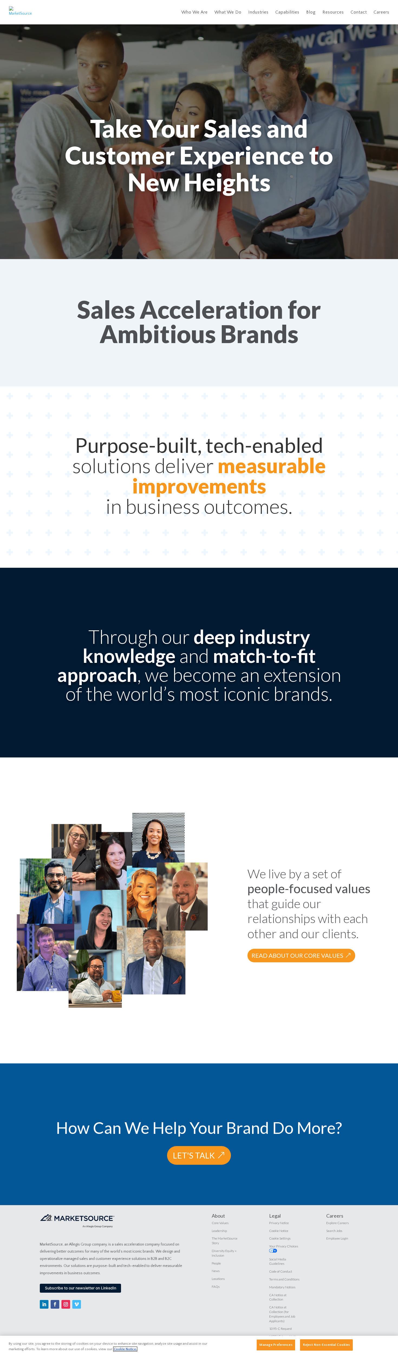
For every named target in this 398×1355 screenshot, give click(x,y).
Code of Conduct (280, 1271)
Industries (258, 12)
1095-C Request (280, 1329)
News (216, 1271)
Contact (359, 12)
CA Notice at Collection (277, 1297)
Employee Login (337, 1238)
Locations (218, 1279)
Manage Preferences (275, 1345)
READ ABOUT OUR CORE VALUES (297, 955)
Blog (311, 12)
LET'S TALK (194, 1155)
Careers (381, 12)
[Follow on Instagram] (65, 1304)
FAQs (216, 1287)
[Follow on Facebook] (55, 1304)
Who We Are (194, 12)
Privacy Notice (279, 1223)
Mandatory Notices (282, 1287)
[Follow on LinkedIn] (44, 1304)
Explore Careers (337, 1223)
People (216, 1263)
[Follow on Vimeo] (76, 1304)
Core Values (220, 1223)
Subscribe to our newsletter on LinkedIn (80, 1288)
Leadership (219, 1231)
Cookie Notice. (125, 1349)
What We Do (228, 12)
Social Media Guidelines (277, 1261)
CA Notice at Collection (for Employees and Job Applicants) (282, 1314)
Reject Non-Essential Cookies (326, 1345)
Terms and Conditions (284, 1279)
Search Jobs (334, 1231)
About (218, 1216)
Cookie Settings (280, 1238)
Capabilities (287, 12)
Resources (333, 12)
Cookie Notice (278, 1231)
